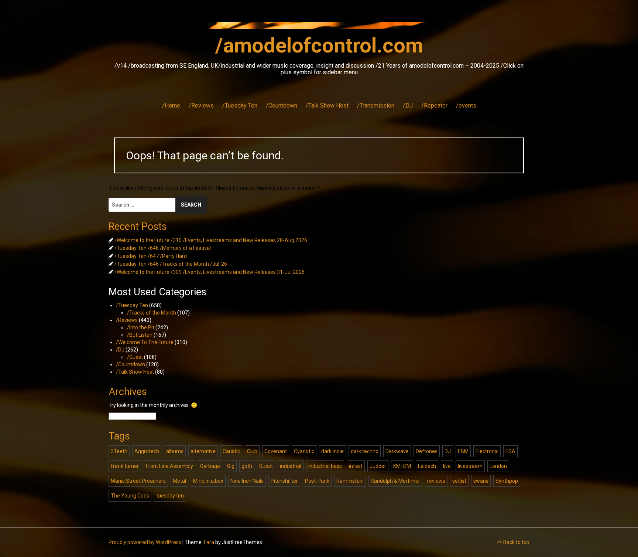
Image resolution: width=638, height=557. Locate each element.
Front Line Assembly (169, 466)
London (498, 466)
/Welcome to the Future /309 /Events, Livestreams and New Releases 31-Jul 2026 (209, 272)
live (447, 466)
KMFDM (402, 466)
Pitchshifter (284, 481)
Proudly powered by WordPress (145, 542)
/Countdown (281, 105)
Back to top (515, 542)
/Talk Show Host (327, 105)
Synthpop (506, 481)
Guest (266, 466)
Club (252, 451)
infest (356, 466)
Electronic (487, 451)
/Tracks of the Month (151, 313)
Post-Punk (317, 481)
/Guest (135, 357)
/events (466, 105)
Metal (179, 481)
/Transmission (375, 105)
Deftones (427, 451)
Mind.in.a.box (208, 481)
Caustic (231, 451)
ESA (510, 451)
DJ (448, 451)
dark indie (332, 451)
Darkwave (397, 451)
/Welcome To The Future (145, 342)
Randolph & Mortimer (395, 481)
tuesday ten (170, 496)
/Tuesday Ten (239, 105)
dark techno (364, 451)
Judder (378, 466)
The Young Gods (130, 496)
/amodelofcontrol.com (319, 45)
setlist (459, 481)
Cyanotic (304, 451)
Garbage (210, 466)
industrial (290, 466)
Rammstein (350, 481)
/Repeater (434, 105)
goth (246, 466)
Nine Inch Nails (247, 481)
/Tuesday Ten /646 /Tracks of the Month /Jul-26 (170, 264)
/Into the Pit (140, 327)
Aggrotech (146, 451)
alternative (203, 451)
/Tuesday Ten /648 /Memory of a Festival (162, 248)
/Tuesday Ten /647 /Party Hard (150, 256)
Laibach (427, 466)
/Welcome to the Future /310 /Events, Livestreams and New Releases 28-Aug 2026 (210, 240)
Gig (230, 466)
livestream (470, 466)
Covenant (275, 451)
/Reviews (201, 105)
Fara (209, 542)
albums (174, 451)
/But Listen (139, 335)
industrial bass (325, 466)
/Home (171, 105)
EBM (463, 451)
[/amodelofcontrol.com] (319, 28)
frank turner (125, 466)
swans (480, 481)
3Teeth (119, 451)
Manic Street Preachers (138, 481)
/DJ (408, 105)
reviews (436, 481)
